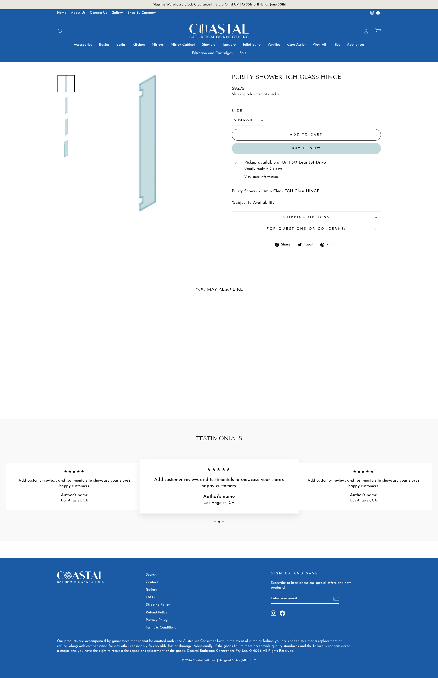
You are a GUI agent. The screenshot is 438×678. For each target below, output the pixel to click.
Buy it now (306, 148)
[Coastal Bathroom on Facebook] (282, 613)
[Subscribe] (336, 599)
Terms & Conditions (161, 627)
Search (151, 574)
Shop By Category (142, 13)
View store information (261, 177)
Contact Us (98, 13)
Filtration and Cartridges (212, 53)
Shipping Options (306, 217)
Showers (208, 45)
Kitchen (139, 45)
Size (237, 111)
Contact (152, 582)
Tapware (229, 45)
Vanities (273, 45)
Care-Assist (296, 45)
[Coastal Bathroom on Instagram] (273, 613)
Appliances (356, 45)
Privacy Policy (157, 620)
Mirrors (158, 45)
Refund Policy (156, 612)
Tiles (336, 45)
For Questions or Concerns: (306, 229)
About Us (78, 13)
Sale (243, 53)
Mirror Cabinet (183, 45)
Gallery (117, 13)
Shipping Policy (158, 605)
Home (61, 13)
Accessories (83, 45)
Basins (104, 45)
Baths (121, 45)
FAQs (150, 597)
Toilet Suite (251, 45)
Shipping (238, 94)
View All (319, 45)
